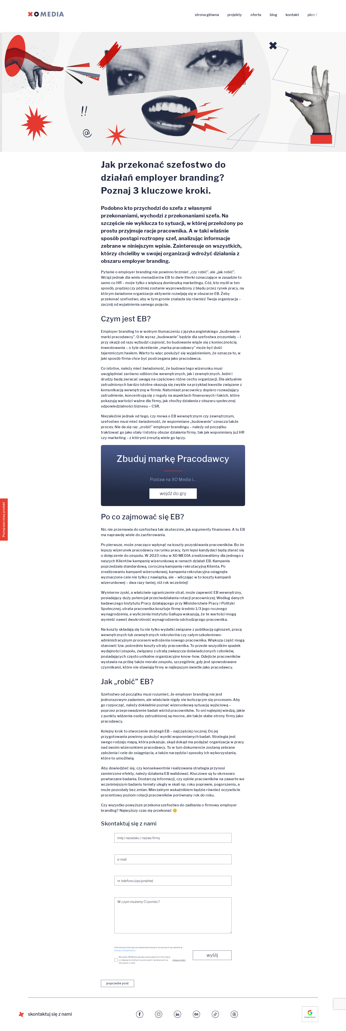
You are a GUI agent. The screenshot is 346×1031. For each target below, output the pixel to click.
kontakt (292, 15)
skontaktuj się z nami (50, 1014)
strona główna (207, 15)
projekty (234, 15)
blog (273, 15)
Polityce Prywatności (125, 950)
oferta (255, 15)
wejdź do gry (173, 493)
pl (309, 15)
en (313, 15)
